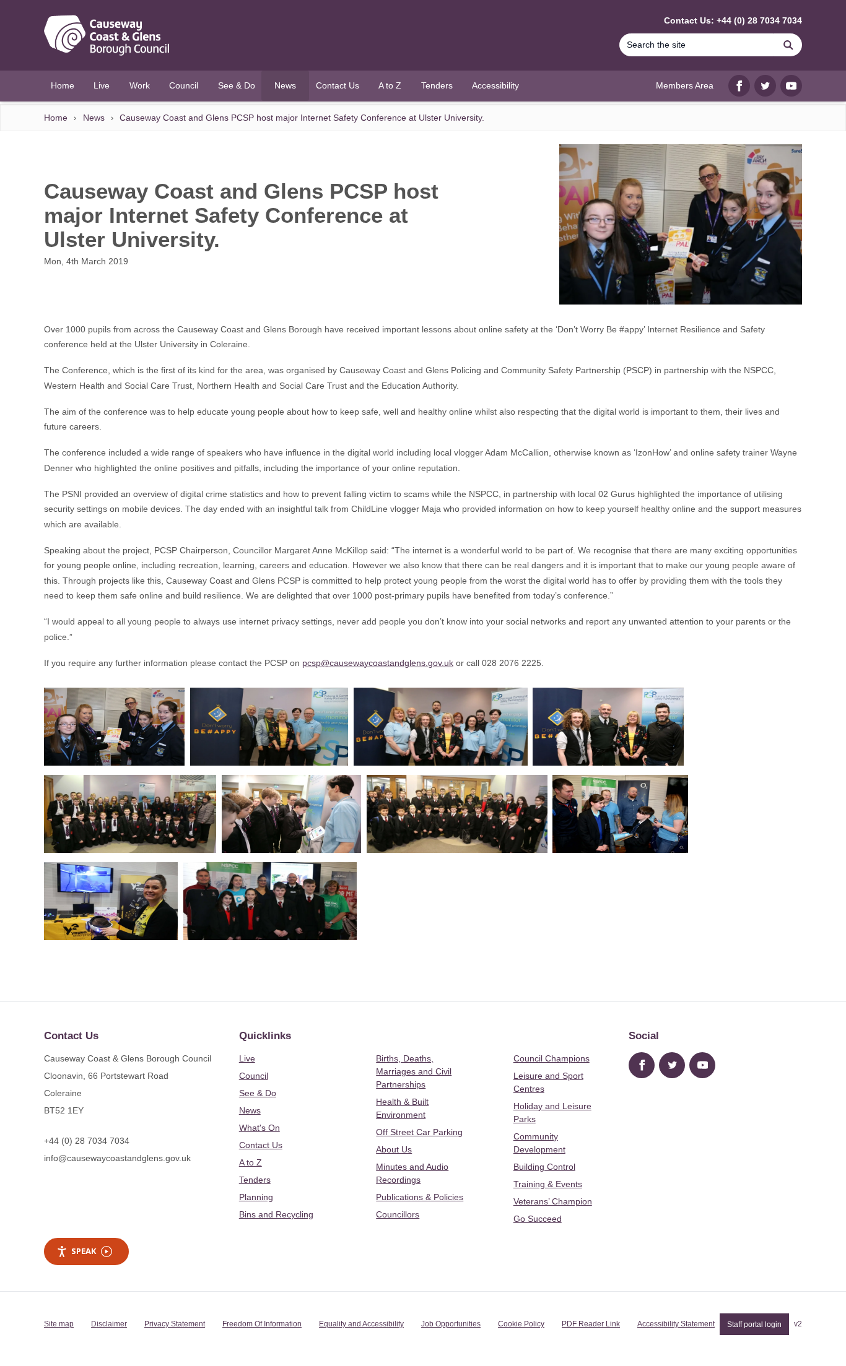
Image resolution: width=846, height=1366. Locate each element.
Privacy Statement (174, 1324)
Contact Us (260, 1145)
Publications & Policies (419, 1197)
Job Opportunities (451, 1324)
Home (56, 118)
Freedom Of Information (262, 1324)
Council (253, 1076)
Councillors (397, 1214)
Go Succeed (537, 1219)
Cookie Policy (521, 1324)
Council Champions (551, 1058)
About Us (394, 1149)
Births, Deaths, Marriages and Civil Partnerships (413, 1071)
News (94, 118)
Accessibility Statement (676, 1324)
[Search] (788, 44)
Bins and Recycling (276, 1214)
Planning (256, 1197)
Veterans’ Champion (552, 1201)
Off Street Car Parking (419, 1132)
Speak (83, 1250)
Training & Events (547, 1184)
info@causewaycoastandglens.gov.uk (117, 1158)
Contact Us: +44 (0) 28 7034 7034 (733, 20)
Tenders (255, 1180)
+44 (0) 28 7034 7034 (86, 1141)
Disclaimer (109, 1324)
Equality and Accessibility (361, 1324)
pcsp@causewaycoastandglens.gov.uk (377, 663)
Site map (59, 1324)
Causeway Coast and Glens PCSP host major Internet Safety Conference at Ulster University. (302, 118)
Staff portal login (754, 1324)
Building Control (544, 1167)
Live (247, 1058)
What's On (259, 1128)
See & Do (257, 1093)
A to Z (250, 1162)
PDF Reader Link (591, 1324)
